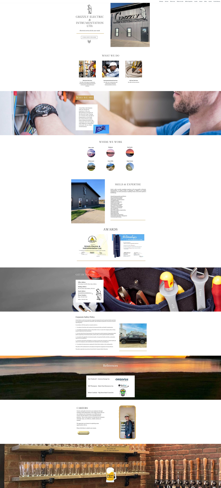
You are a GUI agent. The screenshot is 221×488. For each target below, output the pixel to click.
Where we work (180, 1)
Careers (210, 1)
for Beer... (110, 477)
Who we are (172, 1)
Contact (200, 1)
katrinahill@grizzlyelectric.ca (84, 293)
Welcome (161, 1)
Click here (110, 475)
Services (166, 1)
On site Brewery (217, 1)
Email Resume (84, 433)
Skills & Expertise (188, 1)
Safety (205, 1)
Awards (195, 1)
